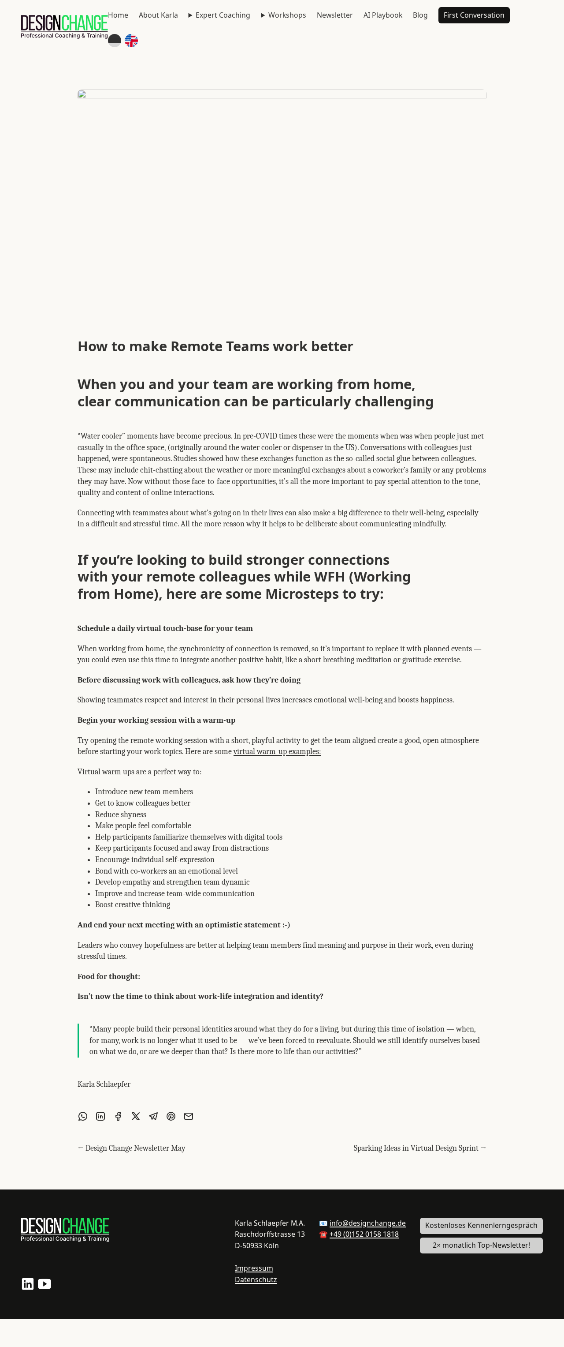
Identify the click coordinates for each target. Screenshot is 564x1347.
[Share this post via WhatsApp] (83, 1116)
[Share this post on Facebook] (118, 1116)
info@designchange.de (368, 1223)
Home (118, 15)
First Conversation (474, 15)
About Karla (158, 15)
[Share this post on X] (135, 1116)
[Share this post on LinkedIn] (100, 1116)
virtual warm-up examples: (277, 751)
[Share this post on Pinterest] (171, 1116)
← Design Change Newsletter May (132, 1148)
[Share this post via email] (188, 1116)
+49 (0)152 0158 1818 (364, 1234)
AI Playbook (383, 15)
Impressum (254, 1268)
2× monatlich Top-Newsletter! (481, 1245)
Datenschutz (256, 1279)
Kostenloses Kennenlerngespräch (481, 1225)
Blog (420, 15)
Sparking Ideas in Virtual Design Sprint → (420, 1148)
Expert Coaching (223, 15)
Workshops (287, 15)
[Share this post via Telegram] (153, 1116)
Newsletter (335, 15)
